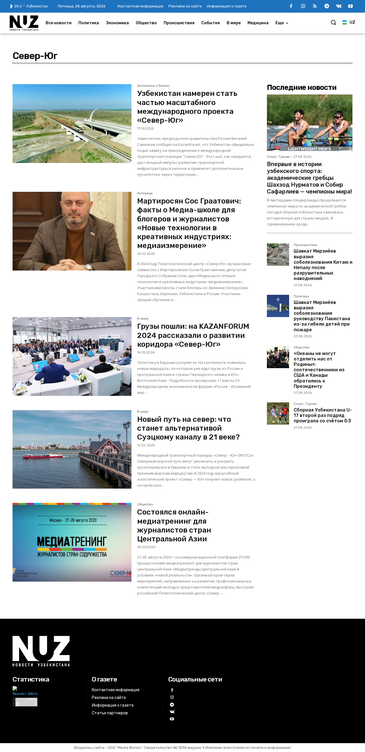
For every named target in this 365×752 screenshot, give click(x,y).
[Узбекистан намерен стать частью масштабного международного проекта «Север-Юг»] (72, 123)
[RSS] (315, 7)
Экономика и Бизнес (153, 86)
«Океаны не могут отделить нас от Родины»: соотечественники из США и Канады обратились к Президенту (319, 370)
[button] (333, 22)
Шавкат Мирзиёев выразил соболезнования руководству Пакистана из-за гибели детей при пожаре (322, 316)
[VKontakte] (339, 7)
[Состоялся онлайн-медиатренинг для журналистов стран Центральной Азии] (72, 542)
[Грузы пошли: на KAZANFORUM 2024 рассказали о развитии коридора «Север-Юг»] (72, 356)
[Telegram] (327, 7)
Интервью (145, 193)
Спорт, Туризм (278, 156)
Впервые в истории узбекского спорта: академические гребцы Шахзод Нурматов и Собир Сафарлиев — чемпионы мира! (309, 178)
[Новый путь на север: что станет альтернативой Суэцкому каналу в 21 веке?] (72, 449)
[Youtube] (350, 7)
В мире (143, 318)
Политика (301, 296)
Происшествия (305, 245)
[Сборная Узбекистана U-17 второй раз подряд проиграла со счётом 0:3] (278, 413)
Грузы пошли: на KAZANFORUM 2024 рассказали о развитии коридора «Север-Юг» (193, 335)
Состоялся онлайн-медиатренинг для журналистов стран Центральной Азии (174, 525)
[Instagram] (303, 7)
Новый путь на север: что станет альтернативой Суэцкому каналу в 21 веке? (188, 428)
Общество (145, 504)
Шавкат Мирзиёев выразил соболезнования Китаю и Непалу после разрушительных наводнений (323, 264)
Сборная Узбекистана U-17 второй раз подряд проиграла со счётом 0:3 (323, 415)
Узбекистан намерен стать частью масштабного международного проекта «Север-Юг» (187, 107)
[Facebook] (291, 7)
